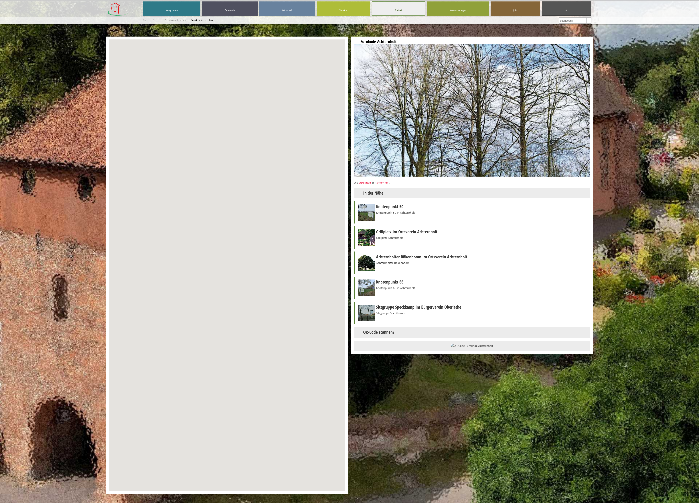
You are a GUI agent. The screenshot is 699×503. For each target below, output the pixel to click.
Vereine (343, 10)
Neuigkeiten (171, 10)
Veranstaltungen (458, 10)
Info (566, 10)
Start (145, 20)
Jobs (515, 10)
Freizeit (398, 10)
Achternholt (382, 182)
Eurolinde (365, 182)
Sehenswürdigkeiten (175, 20)
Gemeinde (230, 10)
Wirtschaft (287, 10)
